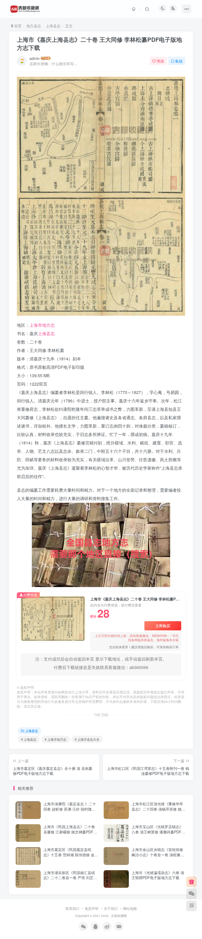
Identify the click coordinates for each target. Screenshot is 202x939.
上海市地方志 (42, 325)
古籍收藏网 (119, 916)
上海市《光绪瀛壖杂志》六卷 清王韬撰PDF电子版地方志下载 (158, 875)
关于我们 (111, 908)
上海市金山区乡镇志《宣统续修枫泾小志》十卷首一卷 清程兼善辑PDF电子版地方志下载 (158, 854)
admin (34, 58)
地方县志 (33, 25)
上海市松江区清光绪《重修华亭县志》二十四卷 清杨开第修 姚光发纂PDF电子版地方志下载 (158, 809)
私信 (179, 61)
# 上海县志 (28, 739)
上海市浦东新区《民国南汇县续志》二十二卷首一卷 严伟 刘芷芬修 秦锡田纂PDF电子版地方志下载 (70, 880)
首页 (17, 25)
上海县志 (53, 25)
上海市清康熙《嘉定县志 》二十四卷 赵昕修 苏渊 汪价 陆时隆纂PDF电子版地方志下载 (69, 809)
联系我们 (72, 908)
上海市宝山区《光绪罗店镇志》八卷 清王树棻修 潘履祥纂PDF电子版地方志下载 (158, 831)
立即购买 (162, 625)
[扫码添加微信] (191, 894)
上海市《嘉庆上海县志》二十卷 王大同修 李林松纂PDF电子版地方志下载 (99, 43)
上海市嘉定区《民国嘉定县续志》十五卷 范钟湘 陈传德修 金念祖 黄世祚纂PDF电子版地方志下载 (70, 857)
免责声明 (91, 908)
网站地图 (130, 908)
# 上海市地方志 (55, 739)
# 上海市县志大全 (87, 739)
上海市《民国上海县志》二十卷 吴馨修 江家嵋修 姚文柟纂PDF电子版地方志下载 (70, 831)
